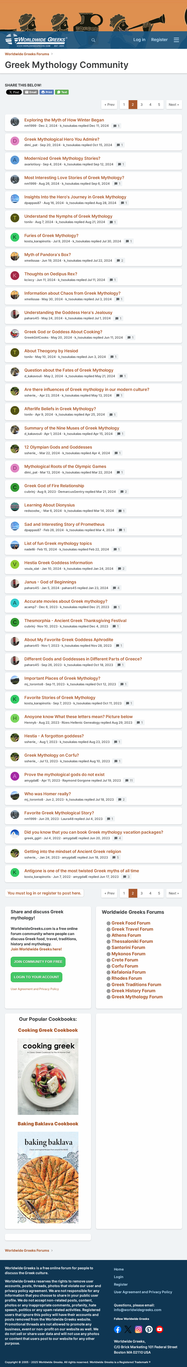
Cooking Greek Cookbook (48, 1030)
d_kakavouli (33, 376)
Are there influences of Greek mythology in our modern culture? (86, 389)
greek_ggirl (32, 838)
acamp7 (30, 607)
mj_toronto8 (33, 684)
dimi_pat (30, 145)
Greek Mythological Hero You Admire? (61, 139)
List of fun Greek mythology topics (58, 543)
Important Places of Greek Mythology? (62, 678)
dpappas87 (32, 203)
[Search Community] (93, 40)
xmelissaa (31, 260)
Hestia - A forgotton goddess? (54, 735)
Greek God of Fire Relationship (54, 485)
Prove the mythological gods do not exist (64, 774)
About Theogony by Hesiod (51, 350)
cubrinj (29, 492)
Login (118, 1277)
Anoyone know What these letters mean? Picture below (78, 716)
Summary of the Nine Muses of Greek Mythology (71, 428)
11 (132, 780)
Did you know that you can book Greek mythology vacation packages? (93, 832)
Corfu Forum (125, 966)
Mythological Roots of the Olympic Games (65, 466)
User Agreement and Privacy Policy (35, 989)
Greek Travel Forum (132, 929)
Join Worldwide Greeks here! (36, 949)
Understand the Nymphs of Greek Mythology (68, 216)
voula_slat (31, 568)
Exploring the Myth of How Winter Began (64, 120)
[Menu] (176, 40)
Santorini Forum (128, 947)
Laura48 (67, 819)
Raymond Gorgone (76, 780)
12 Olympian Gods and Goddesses (58, 447)
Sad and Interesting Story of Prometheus (64, 524)
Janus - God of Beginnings (50, 582)
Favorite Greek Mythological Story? (59, 812)
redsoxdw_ (32, 511)
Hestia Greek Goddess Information (58, 562)
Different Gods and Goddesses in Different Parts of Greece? (83, 659)
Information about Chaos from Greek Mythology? (72, 293)
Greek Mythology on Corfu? (51, 755)
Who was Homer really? (47, 793)
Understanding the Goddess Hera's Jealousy (68, 312)
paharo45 (31, 318)
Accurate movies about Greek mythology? (65, 601)
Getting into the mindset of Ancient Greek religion (72, 851)
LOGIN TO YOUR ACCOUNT (36, 977)
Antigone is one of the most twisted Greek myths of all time (81, 870)
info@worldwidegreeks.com (137, 1310)
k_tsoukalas (68, 126)
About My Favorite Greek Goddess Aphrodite (68, 639)
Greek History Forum (133, 990)
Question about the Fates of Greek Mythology (68, 370)
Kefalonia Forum (129, 972)
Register (121, 1284)
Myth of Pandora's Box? (47, 254)
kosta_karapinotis (37, 241)
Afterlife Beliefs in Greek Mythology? (60, 408)
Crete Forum (125, 959)
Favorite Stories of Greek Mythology (59, 697)
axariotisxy (32, 164)
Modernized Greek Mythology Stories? (62, 158)
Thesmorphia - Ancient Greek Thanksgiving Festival (75, 620)
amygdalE (31, 780)
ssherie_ (30, 395)
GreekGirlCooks (36, 337)
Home (119, 1269)
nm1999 (30, 126)
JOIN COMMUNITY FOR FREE (38, 962)
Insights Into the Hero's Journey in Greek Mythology (75, 196)
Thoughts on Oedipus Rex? (50, 273)
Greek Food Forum (131, 923)
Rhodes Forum (127, 978)
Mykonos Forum (128, 953)
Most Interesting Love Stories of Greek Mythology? (74, 177)
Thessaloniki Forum (132, 941)
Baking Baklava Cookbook (48, 1124)
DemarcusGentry (71, 492)
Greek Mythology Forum (137, 996)
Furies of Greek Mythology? (51, 235)
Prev (111, 104)
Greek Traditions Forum (136, 984)
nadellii (29, 549)
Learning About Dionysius (49, 505)
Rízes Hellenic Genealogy (81, 722)
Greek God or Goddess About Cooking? (63, 331)
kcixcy (29, 280)
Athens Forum (126, 935)
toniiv (28, 222)
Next (172, 104)
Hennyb (30, 722)
